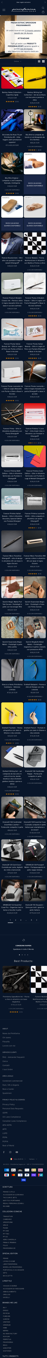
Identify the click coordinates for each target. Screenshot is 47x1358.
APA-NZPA (7, 1125)
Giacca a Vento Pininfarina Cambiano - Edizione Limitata (12, 687)
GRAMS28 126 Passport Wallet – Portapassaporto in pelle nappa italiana (34, 867)
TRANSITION (8, 1216)
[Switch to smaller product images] (43, 61)
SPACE (5, 1225)
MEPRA (5, 1331)
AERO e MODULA (9, 1239)
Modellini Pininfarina (12, 1267)
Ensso (5, 1310)
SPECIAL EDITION (10, 1253)
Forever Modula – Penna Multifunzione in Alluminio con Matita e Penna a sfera (34, 260)
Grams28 (7, 1325)
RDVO (5, 1345)
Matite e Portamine (11, 1200)
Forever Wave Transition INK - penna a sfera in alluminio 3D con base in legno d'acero (35, 559)
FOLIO (5, 1245)
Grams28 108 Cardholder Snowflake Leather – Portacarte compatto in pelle (12, 824)
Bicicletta (8, 1276)
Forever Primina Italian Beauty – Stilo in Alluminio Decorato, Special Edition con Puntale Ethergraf (12, 517)
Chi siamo (7, 1037)
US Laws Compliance (12, 1117)
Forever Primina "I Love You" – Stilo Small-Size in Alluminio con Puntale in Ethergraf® (35, 432)
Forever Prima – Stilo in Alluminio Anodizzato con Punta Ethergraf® (12, 431)
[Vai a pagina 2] (36, 920)
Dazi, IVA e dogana (11, 1085)
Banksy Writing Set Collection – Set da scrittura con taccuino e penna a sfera (34, 96)
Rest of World (8, 1145)
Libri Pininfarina (10, 1264)
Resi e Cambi (8, 1089)
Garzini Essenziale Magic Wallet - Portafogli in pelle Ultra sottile (12, 644)
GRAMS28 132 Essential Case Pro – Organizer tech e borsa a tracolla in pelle (12, 907)
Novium (6, 1336)
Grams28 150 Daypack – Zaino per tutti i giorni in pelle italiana (34, 907)
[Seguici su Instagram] (10, 1152)
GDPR (5, 1113)
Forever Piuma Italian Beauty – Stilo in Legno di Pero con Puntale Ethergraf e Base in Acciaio (34, 347)
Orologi (6, 1294)
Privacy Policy (9, 1104)
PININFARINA (8, 1342)
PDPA (5, 1137)
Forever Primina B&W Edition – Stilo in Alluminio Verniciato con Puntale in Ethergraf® (12, 474)
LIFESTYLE (7, 1281)
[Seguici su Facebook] (4, 1152)
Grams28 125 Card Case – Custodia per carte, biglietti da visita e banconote (12, 867)
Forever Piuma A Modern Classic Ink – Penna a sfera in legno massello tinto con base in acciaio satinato (12, 301)
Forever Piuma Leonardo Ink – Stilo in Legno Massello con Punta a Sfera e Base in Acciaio (12, 390)
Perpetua (7, 1339)
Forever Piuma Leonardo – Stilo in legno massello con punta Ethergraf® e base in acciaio (34, 390)
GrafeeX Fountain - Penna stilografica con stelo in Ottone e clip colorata (12, 730)
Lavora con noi (9, 1046)
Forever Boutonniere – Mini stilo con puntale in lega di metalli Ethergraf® (12, 260)
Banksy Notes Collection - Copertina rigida (12, 93)
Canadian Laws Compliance (14, 1121)
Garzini (6, 1319)
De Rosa (6, 1313)
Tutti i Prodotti (10, 1356)
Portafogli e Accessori (13, 1270)
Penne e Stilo (9, 1192)
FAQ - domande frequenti (14, 1057)
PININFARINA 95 (9, 1248)
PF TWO (6, 1234)
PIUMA (5, 1228)
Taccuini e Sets (10, 1197)
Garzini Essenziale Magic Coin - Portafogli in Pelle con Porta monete (34, 604)
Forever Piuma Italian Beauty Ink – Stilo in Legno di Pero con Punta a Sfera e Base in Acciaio (12, 347)
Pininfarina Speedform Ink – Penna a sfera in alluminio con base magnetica (16, 999)
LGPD (5, 1133)
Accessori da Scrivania (13, 1195)
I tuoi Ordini (8, 1069)
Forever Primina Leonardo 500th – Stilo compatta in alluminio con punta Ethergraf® (35, 517)
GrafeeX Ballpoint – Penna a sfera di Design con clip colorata (34, 687)
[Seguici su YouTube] (17, 1152)
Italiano (31, 1159)
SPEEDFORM (7, 1222)
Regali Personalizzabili (13, 1203)
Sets (5, 1273)
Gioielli (6, 1297)
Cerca (5, 1061)
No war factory (10, 1334)
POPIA (5, 1141)
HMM (5, 1328)
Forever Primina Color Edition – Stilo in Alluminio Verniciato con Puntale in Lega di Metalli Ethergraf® (35, 474)
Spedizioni (7, 1093)
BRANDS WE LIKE (10, 1303)
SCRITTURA (8, 1187)
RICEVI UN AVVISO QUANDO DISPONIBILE (35, 184)
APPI (5, 1129)
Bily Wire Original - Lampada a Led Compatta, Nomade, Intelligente (12, 180)
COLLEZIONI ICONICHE (12, 1211)
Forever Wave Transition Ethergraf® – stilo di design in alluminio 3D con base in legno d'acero (12, 559)
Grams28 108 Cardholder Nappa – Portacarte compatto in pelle (34, 773)
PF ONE (6, 1231)
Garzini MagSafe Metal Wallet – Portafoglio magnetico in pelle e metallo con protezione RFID (35, 645)
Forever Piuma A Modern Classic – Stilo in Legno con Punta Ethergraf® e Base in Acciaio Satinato (34, 301)
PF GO (5, 1237)
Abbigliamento (9, 1292)
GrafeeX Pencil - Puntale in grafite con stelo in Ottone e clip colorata (34, 730)
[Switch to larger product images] (39, 61)
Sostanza (7, 1351)
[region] (23, 944)
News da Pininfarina (11, 1033)
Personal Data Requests (13, 1108)
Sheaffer (7, 1348)
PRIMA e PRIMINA (9, 1242)
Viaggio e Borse (10, 1286)
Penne (5, 1258)
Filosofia (6, 1042)
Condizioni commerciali (12, 1081)
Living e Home (9, 1261)
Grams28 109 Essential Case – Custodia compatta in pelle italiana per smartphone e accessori (35, 826)
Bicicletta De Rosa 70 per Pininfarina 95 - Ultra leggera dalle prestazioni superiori (12, 138)
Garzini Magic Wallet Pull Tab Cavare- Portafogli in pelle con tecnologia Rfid (12, 604)
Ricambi (6, 1206)
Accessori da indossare (13, 1289)
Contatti (6, 1065)
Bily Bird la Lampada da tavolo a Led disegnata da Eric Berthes (35, 137)
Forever (6, 1316)
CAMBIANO (7, 1219)
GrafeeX (6, 1322)
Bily (5, 1307)
